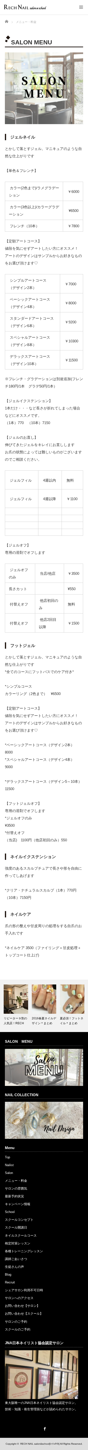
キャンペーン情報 (17, 1204)
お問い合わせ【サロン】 (22, 1306)
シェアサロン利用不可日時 (24, 1290)
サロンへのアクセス (19, 1298)
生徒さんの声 (14, 1267)
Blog (8, 1274)
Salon (9, 1173)
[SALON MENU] (44, 1085)
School (10, 1212)
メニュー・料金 (16, 1180)
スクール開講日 (16, 1227)
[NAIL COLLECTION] (44, 1138)
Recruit (10, 1282)
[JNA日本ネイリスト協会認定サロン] (41, 1398)
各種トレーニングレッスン (24, 1251)
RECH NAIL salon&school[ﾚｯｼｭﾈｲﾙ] (39, 1443)
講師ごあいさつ (16, 1259)
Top (7, 1157)
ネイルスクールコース (21, 1235)
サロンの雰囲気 (16, 1188)
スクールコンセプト (19, 1220)
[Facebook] (44, 1428)
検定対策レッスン (17, 1243)
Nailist (9, 1165)
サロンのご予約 (16, 1321)
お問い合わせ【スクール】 (24, 1313)
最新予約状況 (14, 1196)
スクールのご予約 (17, 1329)
